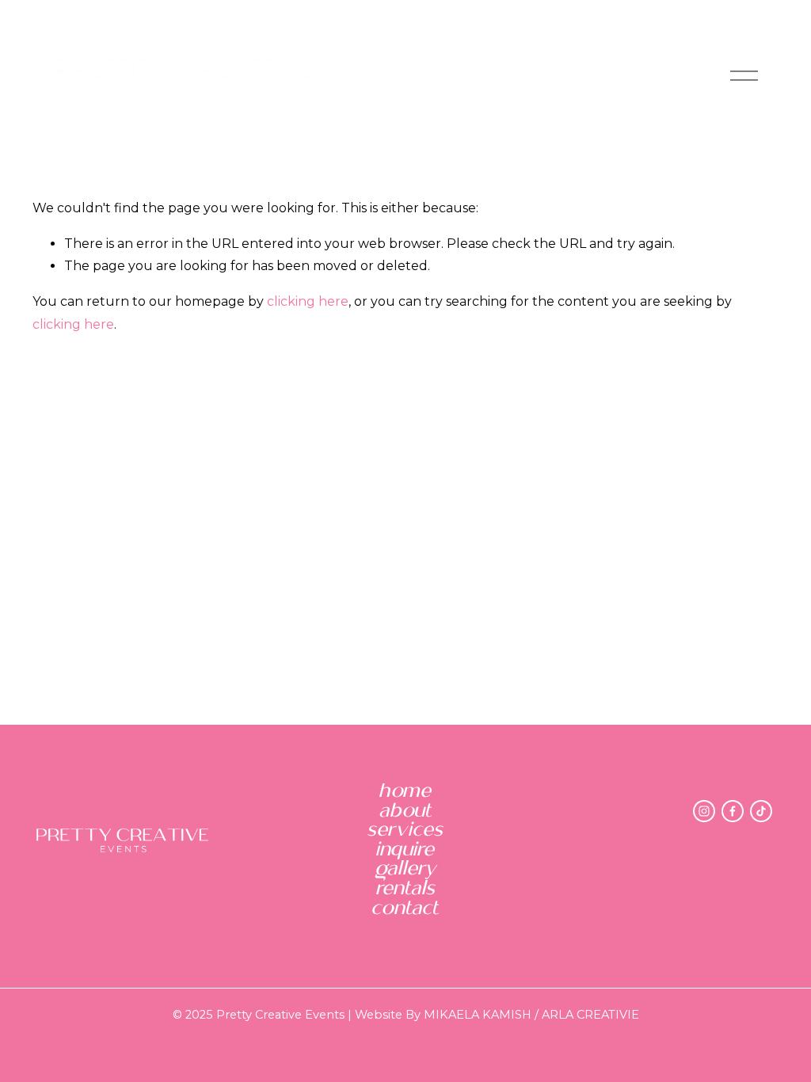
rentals (406, 889)
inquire (405, 850)
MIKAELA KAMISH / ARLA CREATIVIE (531, 1015)
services (405, 830)
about (405, 811)
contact (405, 909)
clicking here (307, 301)
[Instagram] (704, 811)
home (405, 792)
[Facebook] (733, 811)
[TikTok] (761, 811)
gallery (405, 869)
